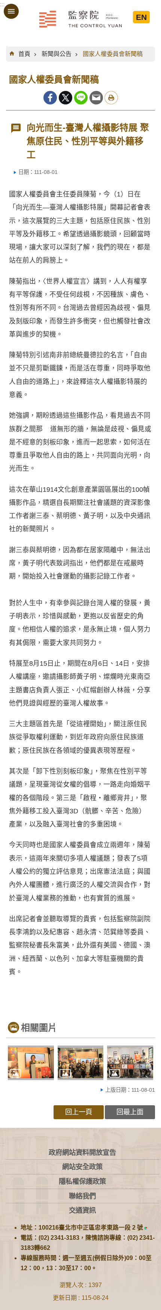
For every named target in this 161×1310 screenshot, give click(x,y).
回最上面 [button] (129, 1112)
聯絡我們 (82, 1196)
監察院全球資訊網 (80, 19)
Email (96, 97)
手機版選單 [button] (11, 11)
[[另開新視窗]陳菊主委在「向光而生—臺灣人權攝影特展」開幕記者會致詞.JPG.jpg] (31, 1063)
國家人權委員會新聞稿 (113, 54)
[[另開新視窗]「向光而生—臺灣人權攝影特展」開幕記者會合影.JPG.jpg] (130, 1063)
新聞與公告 (57, 54)
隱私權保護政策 (82, 1181)
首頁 (24, 54)
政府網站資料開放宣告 (82, 1152)
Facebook (50, 97)
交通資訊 (82, 1210)
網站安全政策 (82, 1167)
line (81, 97)
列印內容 (111, 97)
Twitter (65, 97)
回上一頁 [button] (78, 1112)
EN (141, 17)
